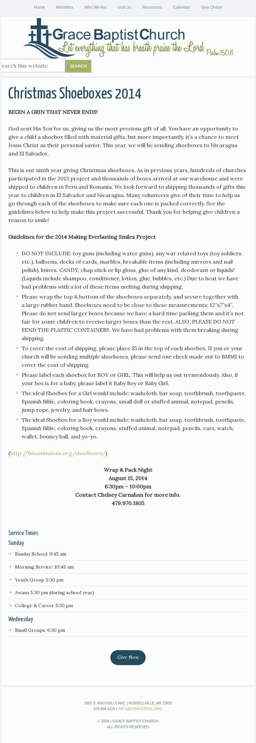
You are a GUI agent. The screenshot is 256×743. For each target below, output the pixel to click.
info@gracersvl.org (140, 709)
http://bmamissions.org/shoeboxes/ (57, 453)
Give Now (128, 657)
